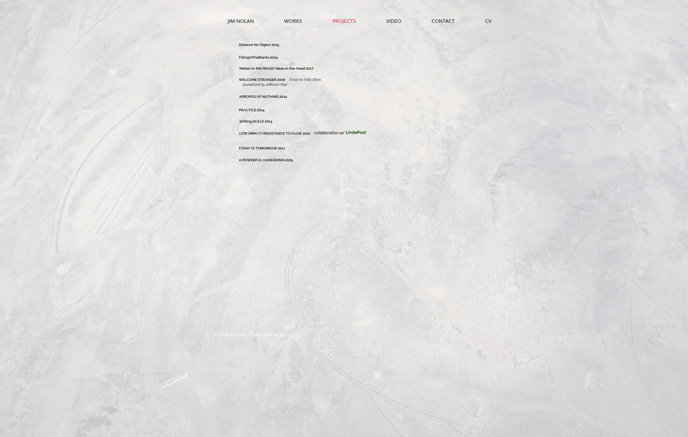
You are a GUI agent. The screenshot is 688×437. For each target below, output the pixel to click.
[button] (329, 132)
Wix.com (286, 334)
